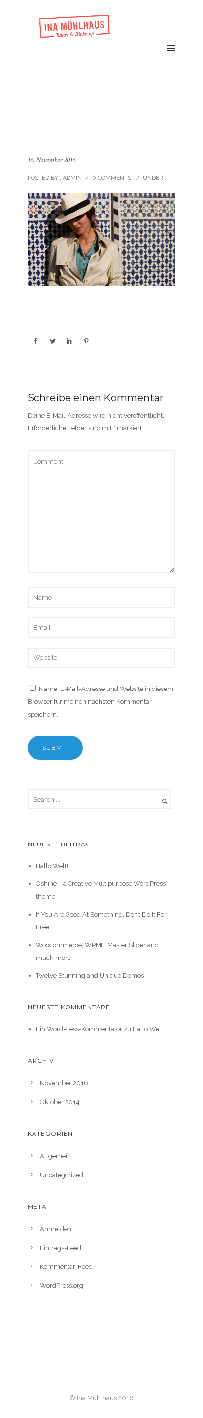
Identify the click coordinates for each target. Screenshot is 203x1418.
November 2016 (64, 1083)
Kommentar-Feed (66, 1266)
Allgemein (55, 1156)
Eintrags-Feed (60, 1248)
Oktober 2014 (60, 1102)
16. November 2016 (51, 160)
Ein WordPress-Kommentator (79, 1029)
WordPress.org (61, 1285)
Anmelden (55, 1229)
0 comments (111, 177)
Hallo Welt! (52, 866)
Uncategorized (61, 1175)
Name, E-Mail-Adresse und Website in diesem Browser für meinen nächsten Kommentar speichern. (100, 701)
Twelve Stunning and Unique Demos (90, 975)
